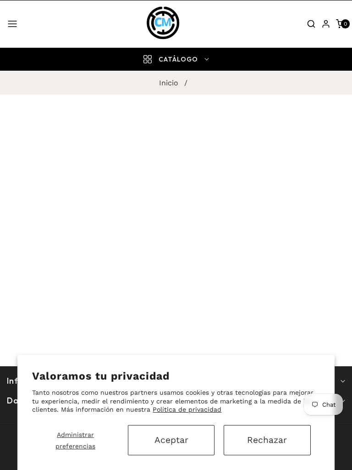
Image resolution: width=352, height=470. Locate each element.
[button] (12, 23)
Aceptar (171, 440)
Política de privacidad (187, 409)
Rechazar (267, 440)
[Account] (325, 23)
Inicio (168, 82)
